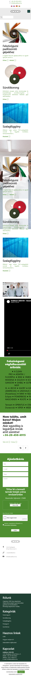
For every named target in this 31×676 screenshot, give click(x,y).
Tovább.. (17, 606)
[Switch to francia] (14, 6)
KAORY (22, 388)
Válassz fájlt (15, 505)
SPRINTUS (19, 404)
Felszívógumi (6, 615)
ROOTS (23, 399)
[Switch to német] (17, 6)
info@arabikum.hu (16, 3)
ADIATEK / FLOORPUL (15, 375)
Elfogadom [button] (21, 672)
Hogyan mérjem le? (8, 639)
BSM (20, 377)
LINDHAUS (25, 390)
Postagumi (6, 624)
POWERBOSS (20, 396)
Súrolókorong (7, 618)
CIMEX (28, 377)
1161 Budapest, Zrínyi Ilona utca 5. (11, 548)
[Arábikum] (15, 11)
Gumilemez (6, 627)
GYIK (4, 636)
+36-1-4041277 (12, 657)
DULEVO (21, 379)
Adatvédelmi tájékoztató (10, 642)
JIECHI (13, 388)
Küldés (15, 530)
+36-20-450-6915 (16, 1)
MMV (21, 393)
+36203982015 (10, 553)
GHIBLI (20, 382)
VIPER (20, 407)
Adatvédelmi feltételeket (10, 525)
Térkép (13, 442)
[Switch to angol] (11, 6)
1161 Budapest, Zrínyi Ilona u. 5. (12, 654)
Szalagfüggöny (7, 621)
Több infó (5, 442)
